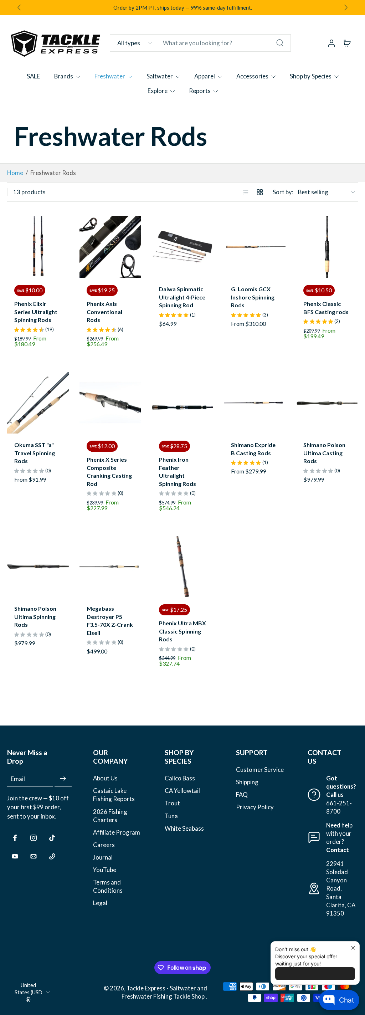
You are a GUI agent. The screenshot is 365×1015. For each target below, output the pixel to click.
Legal (100, 903)
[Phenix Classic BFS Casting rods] (327, 247)
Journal (103, 857)
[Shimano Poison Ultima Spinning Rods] (38, 567)
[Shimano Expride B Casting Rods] (255, 403)
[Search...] (280, 43)
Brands (63, 76)
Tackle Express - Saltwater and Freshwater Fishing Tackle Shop (164, 992)
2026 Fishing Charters (110, 816)
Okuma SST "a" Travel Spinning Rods (34, 452)
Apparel (204, 76)
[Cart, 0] (347, 43)
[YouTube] (15, 856)
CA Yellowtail (182, 791)
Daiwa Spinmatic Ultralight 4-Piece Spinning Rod (182, 297)
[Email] (33, 856)
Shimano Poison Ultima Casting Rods (324, 452)
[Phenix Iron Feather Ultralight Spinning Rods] (183, 403)
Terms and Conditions (108, 886)
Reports (200, 90)
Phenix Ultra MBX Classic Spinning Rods (182, 631)
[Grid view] (260, 192)
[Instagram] (33, 838)
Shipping (247, 782)
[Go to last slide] (19, 7)
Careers (104, 845)
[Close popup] (353, 948)
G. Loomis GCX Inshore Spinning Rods (252, 297)
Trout (172, 803)
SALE (33, 76)
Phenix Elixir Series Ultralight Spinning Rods (35, 311)
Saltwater (159, 76)
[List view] (245, 192)
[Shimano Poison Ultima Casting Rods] (327, 403)
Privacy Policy (255, 807)
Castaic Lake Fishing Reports (114, 795)
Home (15, 172)
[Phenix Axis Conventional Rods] (110, 247)
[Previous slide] (13, 247)
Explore (158, 90)
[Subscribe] (63, 779)
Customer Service (260, 769)
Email (18, 779)
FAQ (242, 795)
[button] (39, 756)
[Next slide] (345, 7)
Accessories (252, 76)
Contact (337, 849)
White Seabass (184, 828)
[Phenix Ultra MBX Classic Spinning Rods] (183, 567)
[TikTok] (52, 838)
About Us (105, 778)
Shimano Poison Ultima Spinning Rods (35, 616)
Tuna (171, 816)
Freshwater (109, 76)
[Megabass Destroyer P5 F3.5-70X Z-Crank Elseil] (110, 567)
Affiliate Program (116, 832)
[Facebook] (15, 838)
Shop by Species (310, 76)
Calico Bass (180, 778)
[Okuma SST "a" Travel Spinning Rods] (38, 403)
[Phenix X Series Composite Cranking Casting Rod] (110, 403)
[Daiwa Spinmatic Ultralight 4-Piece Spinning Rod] (183, 247)
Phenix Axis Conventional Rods (104, 311)
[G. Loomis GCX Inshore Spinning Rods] (255, 247)
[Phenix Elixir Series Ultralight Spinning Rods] (38, 247)
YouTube (104, 869)
